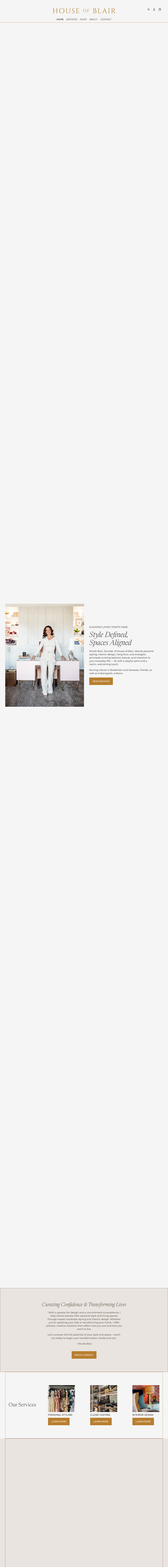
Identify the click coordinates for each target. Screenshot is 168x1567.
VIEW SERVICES (101, 681)
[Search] (148, 9)
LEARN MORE (58, 1421)
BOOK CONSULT (84, 1354)
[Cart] (160, 9)
